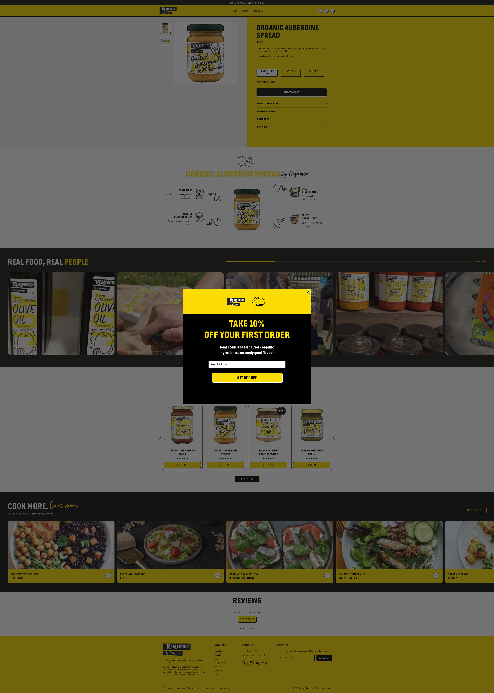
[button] (247, 378)
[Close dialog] (308, 292)
